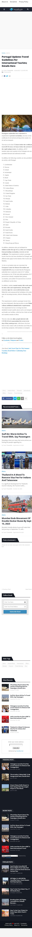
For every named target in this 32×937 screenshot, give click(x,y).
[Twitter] (7, 76)
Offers (4, 393)
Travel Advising (18, 393)
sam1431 (16, 923)
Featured (19, 390)
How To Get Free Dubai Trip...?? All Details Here (20, 890)
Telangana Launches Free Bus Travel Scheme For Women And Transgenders (20, 707)
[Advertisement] (16, 30)
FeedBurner (19, 751)
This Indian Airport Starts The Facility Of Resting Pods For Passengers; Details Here (19, 686)
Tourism (10, 393)
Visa (26, 666)
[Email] (9, 76)
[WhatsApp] (18, 398)
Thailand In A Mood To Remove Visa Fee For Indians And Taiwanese (16, 477)
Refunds (5, 666)
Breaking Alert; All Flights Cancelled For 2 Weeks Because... (18, 901)
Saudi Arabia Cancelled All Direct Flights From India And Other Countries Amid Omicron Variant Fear (20, 868)
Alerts (8, 53)
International (27, 390)
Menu (4, 9)
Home (3, 53)
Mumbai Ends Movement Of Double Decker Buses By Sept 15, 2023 (16, 521)
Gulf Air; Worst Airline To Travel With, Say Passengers (16, 435)
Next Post (28, 589)
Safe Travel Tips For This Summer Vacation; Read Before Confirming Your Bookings (15, 351)
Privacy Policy (23, 2)
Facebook (7, 340)
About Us (5, 2)
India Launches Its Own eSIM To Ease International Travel (20, 717)
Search (27, 9)
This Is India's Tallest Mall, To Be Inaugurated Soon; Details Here (20, 775)
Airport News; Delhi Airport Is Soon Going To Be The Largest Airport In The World (19, 786)
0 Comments (7, 72)
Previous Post (7, 589)
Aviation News (11, 390)
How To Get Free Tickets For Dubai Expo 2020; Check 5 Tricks (19, 912)
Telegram (13, 340)
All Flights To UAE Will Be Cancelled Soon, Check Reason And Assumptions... (19, 880)
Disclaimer (13, 2)
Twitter (21, 340)
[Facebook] (4, 76)
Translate (8, 857)
